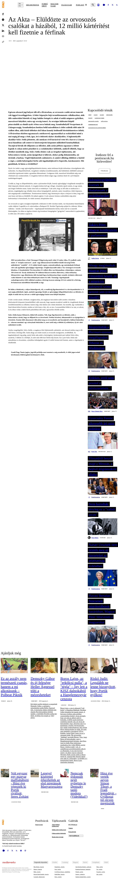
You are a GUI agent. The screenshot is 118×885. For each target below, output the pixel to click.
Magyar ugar (54, 5)
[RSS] (16, 850)
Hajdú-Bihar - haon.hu (59, 874)
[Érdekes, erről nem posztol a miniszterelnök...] (102, 400)
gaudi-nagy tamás (99, 118)
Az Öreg (102, 258)
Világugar (66, 5)
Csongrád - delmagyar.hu (39, 877)
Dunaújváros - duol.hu (59, 867)
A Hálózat (63, 705)
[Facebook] (108, 4)
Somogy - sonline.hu (80, 874)
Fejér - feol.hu (58, 869)
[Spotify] (20, 850)
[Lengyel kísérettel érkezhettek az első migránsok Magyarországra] (35, 773)
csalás (95, 114)
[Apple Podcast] (25, 850)
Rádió (106, 862)
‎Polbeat (3, 701)
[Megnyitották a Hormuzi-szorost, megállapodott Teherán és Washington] (102, 360)
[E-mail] (3, 36)
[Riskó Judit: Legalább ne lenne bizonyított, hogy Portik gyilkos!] (103, 666)
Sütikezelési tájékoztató (59, 830)
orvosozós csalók (93, 121)
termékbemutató (93, 124)
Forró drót (45, 5)
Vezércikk (103, 537)
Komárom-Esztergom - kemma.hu (83, 869)
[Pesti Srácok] (8, 5)
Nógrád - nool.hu (79, 872)
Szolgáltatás (95, 862)
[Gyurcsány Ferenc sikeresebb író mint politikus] (102, 440)
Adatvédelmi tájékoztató (56, 825)
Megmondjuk (32, 5)
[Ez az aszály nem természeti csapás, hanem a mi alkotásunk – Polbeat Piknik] (14, 666)
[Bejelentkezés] (98, 5)
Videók (70, 828)
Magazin (75, 862)
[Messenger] (3, 19)
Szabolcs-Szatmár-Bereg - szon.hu (83, 877)
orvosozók (109, 114)
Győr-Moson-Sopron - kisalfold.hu (62, 872)
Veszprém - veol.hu (100, 872)
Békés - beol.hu (37, 872)
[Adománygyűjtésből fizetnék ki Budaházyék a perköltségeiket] (102, 207)
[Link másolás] (3, 41)
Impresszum (39, 824)
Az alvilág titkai (95, 701)
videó (89, 114)
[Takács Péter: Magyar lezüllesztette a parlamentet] (102, 247)
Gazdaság (65, 862)
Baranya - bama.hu (38, 869)
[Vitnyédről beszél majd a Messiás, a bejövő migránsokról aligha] (102, 486)
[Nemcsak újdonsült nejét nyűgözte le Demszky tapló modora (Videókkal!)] (64, 773)
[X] (112, 4)
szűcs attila (104, 121)
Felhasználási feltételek (59, 833)
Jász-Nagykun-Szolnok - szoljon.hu (83, 867)
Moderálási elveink (57, 837)
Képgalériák (72, 832)
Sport (102, 808)
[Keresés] (93, 5)
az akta (102, 114)
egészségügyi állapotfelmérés (97, 127)
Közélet (54, 862)
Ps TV (10, 40)
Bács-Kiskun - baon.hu (39, 867)
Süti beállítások (74, 836)
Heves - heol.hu (58, 877)
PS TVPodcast (72, 824)
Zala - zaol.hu (99, 874)
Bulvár (85, 862)
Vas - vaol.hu (99, 869)
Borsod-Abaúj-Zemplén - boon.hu (41, 874)
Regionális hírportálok (40, 862)
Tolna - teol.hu (99, 867)
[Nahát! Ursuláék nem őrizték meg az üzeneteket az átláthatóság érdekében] (102, 578)
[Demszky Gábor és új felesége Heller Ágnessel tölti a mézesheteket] (44, 666)
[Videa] (103, 4)
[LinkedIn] (3, 30)
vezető (90, 118)
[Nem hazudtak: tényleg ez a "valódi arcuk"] (102, 526)
